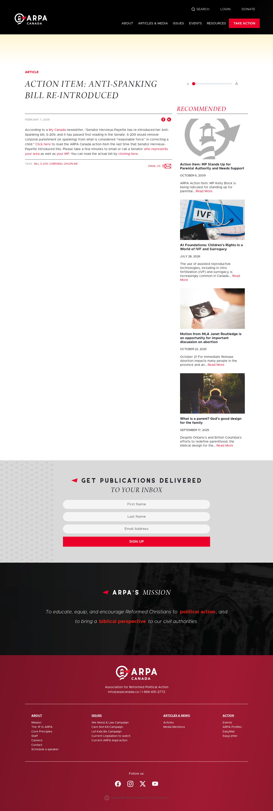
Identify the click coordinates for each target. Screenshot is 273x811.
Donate (248, 9)
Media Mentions (174, 727)
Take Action (244, 23)
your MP (63, 153)
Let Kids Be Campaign (107, 731)
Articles (168, 722)
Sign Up (136, 541)
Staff (34, 736)
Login (225, 9)
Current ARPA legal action (110, 740)
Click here (43, 144)
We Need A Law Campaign (110, 722)
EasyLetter (230, 736)
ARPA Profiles (232, 727)
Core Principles (41, 731)
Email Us (155, 166)
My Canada (57, 129)
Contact (36, 745)
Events (195, 23)
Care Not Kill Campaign (107, 727)
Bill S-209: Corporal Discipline (56, 164)
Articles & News (176, 715)
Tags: (29, 164)
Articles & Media (153, 23)
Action (228, 715)
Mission (36, 722)
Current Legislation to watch (111, 736)
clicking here (128, 153)
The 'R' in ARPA (42, 727)
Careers (36, 740)
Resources (216, 23)
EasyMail (228, 731)
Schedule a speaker (45, 749)
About (127, 23)
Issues (178, 23)
